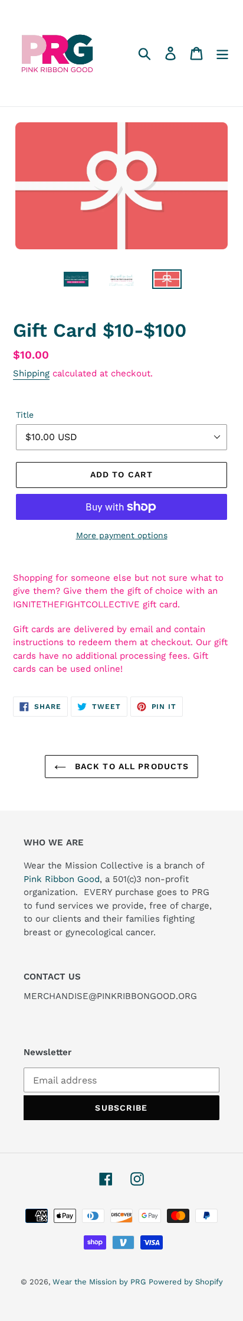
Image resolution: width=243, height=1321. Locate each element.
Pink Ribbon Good (62, 879)
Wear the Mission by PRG (99, 1281)
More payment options (122, 535)
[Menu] (222, 53)
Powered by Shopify (186, 1281)
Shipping (31, 373)
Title (25, 414)
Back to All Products (130, 766)
